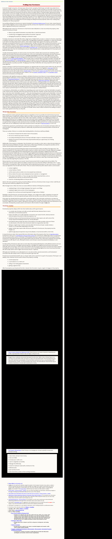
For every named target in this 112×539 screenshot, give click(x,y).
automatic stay (33, 47)
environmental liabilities (17, 58)
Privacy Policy (23, 488)
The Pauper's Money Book (14, 450)
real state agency (21, 60)
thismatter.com (18, 502)
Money (7, 1)
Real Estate (11, 1)
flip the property (45, 123)
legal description (54, 234)
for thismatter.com (15, 483)
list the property (10, 60)
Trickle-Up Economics (15, 524)
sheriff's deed (27, 71)
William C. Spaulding (29, 507)
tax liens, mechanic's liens (39, 72)
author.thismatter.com (19, 510)
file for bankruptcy (24, 46)
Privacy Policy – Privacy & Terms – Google (17, 490)
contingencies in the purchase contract (25, 235)
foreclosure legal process (39, 23)
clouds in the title (43, 71)
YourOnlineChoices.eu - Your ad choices (17, 499)
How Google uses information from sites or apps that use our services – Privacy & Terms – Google (29, 493)
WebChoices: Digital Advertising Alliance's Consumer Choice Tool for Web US (25, 495)
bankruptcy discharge (44, 80)
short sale (50, 68)
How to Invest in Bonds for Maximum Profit (18, 352)
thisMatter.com (3, 1)
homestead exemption (13, 79)
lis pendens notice (53, 72)
